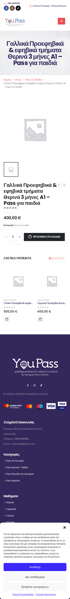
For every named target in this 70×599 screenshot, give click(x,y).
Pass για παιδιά (22, 225)
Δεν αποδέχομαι (35, 577)
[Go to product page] (18, 281)
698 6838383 (14, 3)
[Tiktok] (18, 8)
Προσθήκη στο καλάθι (46, 237)
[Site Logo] (15, 21)
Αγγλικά (10, 502)
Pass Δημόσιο (13, 480)
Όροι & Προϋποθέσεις (23, 594)
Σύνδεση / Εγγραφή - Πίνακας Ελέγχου (49, 6)
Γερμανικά (11, 509)
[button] (64, 527)
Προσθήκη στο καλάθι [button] (7, 319)
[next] (64, 185)
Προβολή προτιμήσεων (35, 587)
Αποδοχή (35, 567)
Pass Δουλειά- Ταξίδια (17, 467)
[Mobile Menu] (61, 21)
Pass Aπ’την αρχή (15, 460)
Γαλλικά (10, 515)
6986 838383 (21, 438)
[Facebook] (6, 8)
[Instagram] (12, 8)
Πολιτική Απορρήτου (46, 594)
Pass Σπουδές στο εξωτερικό (20, 474)
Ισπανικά (10, 522)
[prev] (58, 185)
